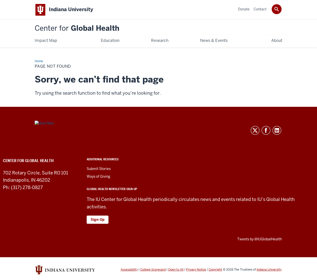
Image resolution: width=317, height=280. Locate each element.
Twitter (255, 130)
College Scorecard (153, 270)
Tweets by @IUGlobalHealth (259, 239)
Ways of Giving (98, 176)
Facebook (266, 130)
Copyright (215, 270)
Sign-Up (98, 219)
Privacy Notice (196, 270)
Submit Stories (99, 169)
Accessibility (129, 270)
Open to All (176, 270)
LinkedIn (276, 130)
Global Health (77, 28)
